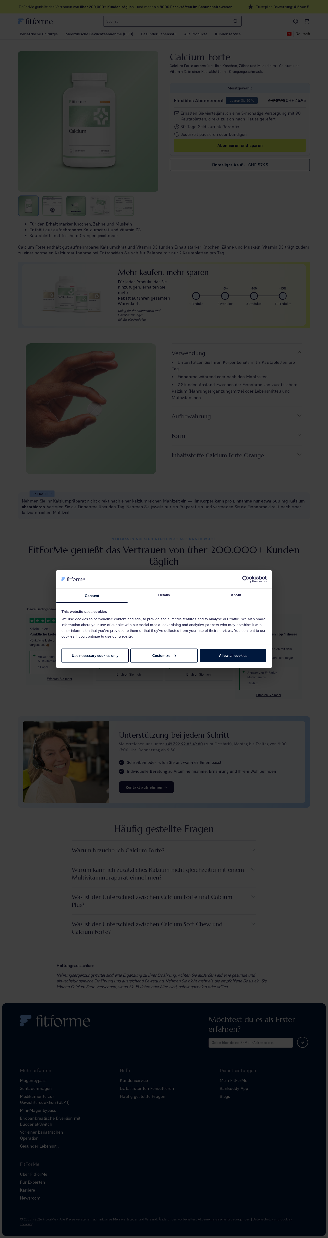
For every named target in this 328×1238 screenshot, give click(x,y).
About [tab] (236, 595)
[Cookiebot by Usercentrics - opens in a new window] (246, 579)
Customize (161, 655)
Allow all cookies (233, 655)
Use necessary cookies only (95, 655)
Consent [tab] (92, 596)
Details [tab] (164, 595)
